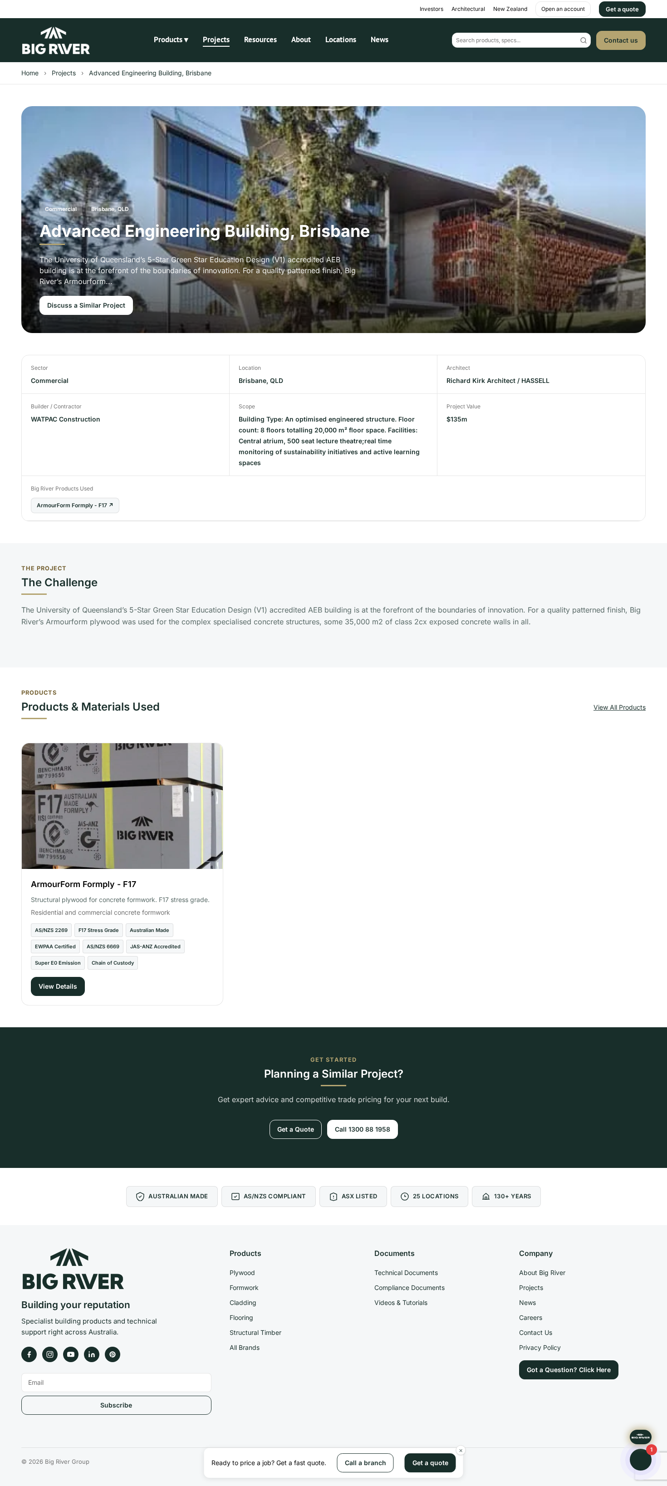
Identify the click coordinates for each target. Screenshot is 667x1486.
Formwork (244, 1287)
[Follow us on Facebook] (29, 1354)
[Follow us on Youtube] (70, 1354)
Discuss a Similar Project (86, 305)
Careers (530, 1317)
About (301, 39)
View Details (58, 986)
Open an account (563, 8)
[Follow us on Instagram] (50, 1354)
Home (30, 73)
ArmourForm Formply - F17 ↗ (75, 505)
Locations (340, 39)
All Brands (245, 1347)
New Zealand (510, 8)
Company (536, 1253)
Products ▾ (171, 39)
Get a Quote (295, 1129)
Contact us (621, 40)
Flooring (241, 1317)
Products (245, 1253)
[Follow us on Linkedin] (91, 1354)
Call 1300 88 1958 (362, 1129)
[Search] (583, 40)
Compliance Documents (409, 1287)
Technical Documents (406, 1272)
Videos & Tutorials (400, 1302)
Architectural (468, 8)
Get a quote (622, 9)
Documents (394, 1253)
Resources (260, 39)
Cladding (243, 1302)
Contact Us (535, 1332)
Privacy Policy (540, 1347)
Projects (216, 39)
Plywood (242, 1272)
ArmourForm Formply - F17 (83, 884)
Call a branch (365, 1462)
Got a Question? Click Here (569, 1369)
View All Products (619, 707)
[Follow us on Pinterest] (112, 1354)
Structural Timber (255, 1332)
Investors (431, 8)
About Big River (542, 1272)
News (379, 39)
